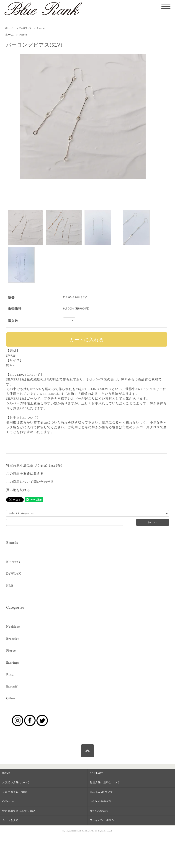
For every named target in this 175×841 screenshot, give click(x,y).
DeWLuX (25, 28)
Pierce (41, 28)
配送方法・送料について (105, 782)
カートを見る (10, 820)
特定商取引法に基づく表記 (18, 811)
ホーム (9, 28)
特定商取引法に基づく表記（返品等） (35, 465)
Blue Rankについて (101, 792)
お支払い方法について (16, 782)
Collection (8, 801)
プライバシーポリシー (103, 820)
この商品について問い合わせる (30, 482)
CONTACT (96, 773)
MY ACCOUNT (99, 811)
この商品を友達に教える (25, 474)
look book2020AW (100, 801)
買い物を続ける (18, 490)
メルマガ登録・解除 (14, 792)
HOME (6, 773)
